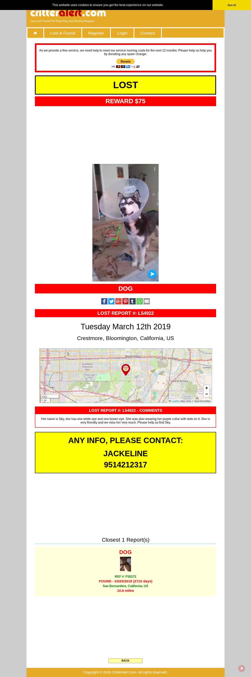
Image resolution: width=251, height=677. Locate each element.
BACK (125, 660)
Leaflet (175, 401)
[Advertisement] (175, 13)
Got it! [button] (232, 5)
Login (122, 33)
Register (96, 33)
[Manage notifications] (242, 668)
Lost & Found (62, 33)
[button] (125, 370)
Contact (147, 33)
